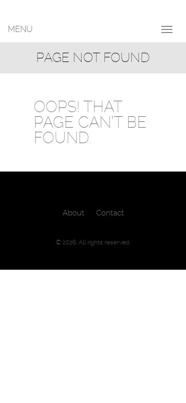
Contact (110, 213)
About (73, 213)
